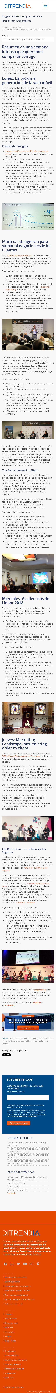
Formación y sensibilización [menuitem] (17, 1295)
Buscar (5, 35)
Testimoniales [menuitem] (11, 1318)
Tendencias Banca (31, 1038)
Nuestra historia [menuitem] (12, 1355)
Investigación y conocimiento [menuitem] (18, 1286)
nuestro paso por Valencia (19, 255)
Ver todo (11, 1193)
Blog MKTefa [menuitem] (10, 1341)
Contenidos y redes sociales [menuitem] (17, 1290)
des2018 (27, 1041)
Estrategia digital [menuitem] (12, 1281)
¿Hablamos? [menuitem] (10, 1373)
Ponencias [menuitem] (9, 1332)
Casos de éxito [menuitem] (11, 1323)
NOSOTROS (8, 1347)
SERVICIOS (8, 1273)
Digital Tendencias (16, 1038)
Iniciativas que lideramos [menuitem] (16, 1360)
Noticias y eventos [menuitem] (13, 1364)
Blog (20, 27)
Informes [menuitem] (9, 1327)
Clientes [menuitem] (8, 1314)
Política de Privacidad (14, 1387)
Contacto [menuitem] (9, 1378)
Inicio (15, 27)
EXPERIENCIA (9, 1310)
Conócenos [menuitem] (10, 1351)
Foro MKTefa (13, 1187)
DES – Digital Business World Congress (21, 756)
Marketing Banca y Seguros (13, 1041)
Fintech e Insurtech (25, 903)
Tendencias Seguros (45, 1038)
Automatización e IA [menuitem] (14, 1304)
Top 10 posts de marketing (20, 1180)
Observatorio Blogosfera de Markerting (26, 1177)
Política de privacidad (27, 1116)
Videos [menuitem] (8, 1336)
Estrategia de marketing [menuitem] (15, 1277)
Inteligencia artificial (17, 1190)
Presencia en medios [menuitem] (14, 1369)
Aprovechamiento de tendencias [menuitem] (19, 1299)
